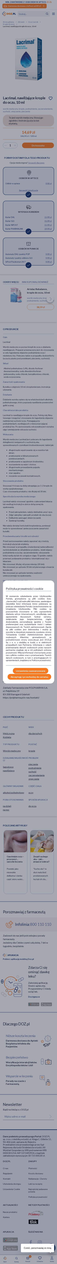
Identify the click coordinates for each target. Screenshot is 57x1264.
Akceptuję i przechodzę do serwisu (29, 676)
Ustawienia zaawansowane (30, 670)
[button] (52, 1245)
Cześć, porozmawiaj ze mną (37, 1248)
